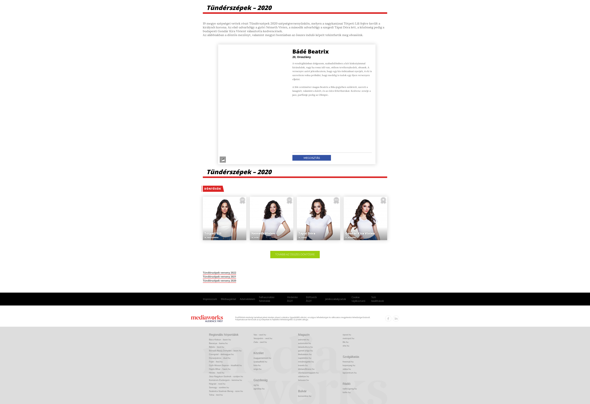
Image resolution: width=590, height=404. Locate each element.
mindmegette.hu (306, 361)
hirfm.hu (347, 392)
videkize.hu (303, 376)
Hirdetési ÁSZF (292, 299)
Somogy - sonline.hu (219, 387)
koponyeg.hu (349, 365)
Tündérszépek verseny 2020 (219, 280)
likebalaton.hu (305, 354)
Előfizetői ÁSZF (311, 299)
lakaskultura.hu (305, 347)
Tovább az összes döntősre (295, 254)
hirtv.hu (257, 365)
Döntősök (212, 188)
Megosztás (312, 157)
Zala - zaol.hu (260, 342)
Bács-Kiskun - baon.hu (220, 339)
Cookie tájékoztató (358, 299)
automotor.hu (304, 343)
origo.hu (258, 369)
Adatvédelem (247, 299)
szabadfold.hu (260, 361)
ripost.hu (347, 334)
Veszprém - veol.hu (263, 338)
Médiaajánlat (228, 299)
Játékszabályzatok (335, 299)
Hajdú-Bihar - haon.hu (219, 369)
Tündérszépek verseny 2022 (219, 272)
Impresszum (210, 299)
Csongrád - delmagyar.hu (221, 354)
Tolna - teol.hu (216, 395)
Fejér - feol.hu (216, 361)
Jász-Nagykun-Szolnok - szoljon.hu (226, 376)
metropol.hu (348, 338)
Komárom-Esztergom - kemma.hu (225, 380)
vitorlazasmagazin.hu (308, 372)
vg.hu (256, 385)
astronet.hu (303, 339)
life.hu (345, 342)
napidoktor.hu (304, 358)
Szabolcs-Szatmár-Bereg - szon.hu (226, 391)
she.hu (346, 345)
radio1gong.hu (350, 388)
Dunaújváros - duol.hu (219, 358)
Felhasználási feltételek (266, 299)
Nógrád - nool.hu (217, 384)
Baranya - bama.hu (218, 343)
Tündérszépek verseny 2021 (219, 276)
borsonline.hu (304, 396)
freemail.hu (348, 361)
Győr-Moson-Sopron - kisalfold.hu (225, 365)
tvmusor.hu (303, 380)
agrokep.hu (259, 388)
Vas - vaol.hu (260, 334)
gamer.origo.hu (305, 350)
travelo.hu (303, 365)
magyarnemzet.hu (262, 358)
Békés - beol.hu (216, 347)
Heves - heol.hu (216, 372)
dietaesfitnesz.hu (306, 369)
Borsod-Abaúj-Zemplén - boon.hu (225, 350)
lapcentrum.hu (350, 372)
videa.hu (347, 369)
